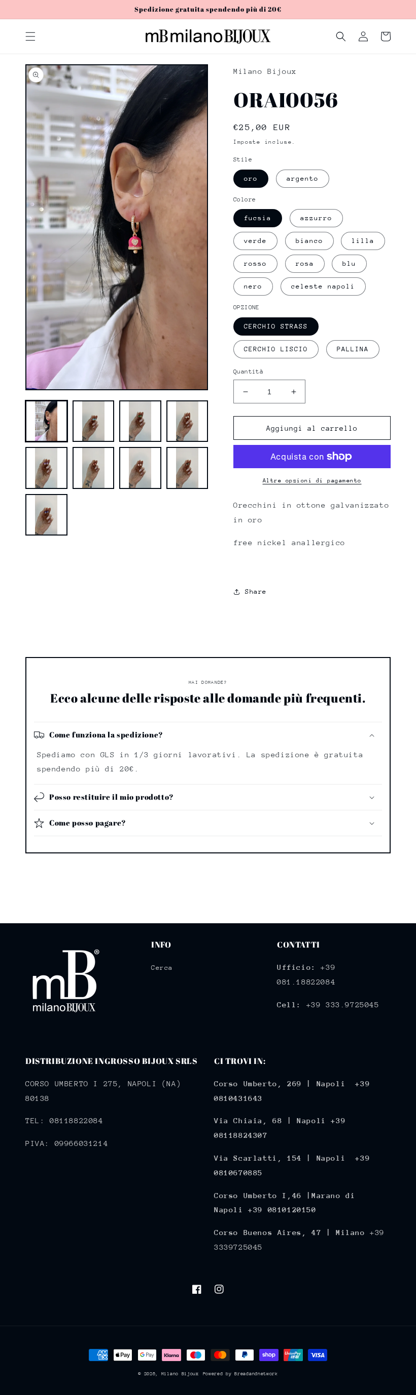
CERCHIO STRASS (276, 326)
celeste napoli (323, 286)
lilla (363, 240)
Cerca (162, 967)
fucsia (257, 218)
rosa (305, 263)
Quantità (248, 371)
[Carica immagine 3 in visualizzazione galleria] (140, 421)
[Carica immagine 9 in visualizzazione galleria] (46, 515)
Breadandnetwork (256, 1373)
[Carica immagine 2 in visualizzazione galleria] (94, 421)
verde (255, 240)
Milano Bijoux (180, 1373)
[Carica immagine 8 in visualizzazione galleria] (187, 468)
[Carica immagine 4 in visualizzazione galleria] (187, 421)
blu (349, 263)
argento (303, 178)
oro (251, 178)
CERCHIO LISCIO (276, 349)
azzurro (316, 218)
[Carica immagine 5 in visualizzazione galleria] (46, 468)
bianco (309, 240)
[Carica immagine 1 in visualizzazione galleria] (46, 421)
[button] (30, 36)
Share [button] (256, 591)
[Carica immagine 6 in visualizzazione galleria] (94, 468)
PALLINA (353, 349)
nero (253, 286)
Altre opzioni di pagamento (312, 480)
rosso (255, 263)
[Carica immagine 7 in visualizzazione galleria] (140, 468)
